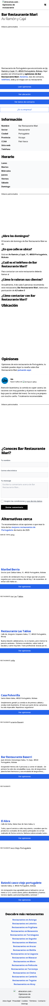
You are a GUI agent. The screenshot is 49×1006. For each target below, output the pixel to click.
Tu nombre (5, 460)
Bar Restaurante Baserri (16, 757)
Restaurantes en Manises (24, 942)
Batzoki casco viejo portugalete (21, 883)
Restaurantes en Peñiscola (24, 965)
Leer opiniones (24, 86)
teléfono (5, 79)
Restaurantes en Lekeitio (24, 923)
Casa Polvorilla (10, 695)
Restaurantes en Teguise (24, 980)
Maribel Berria (10, 569)
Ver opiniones (24, 586)
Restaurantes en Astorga (24, 919)
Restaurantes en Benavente (24, 931)
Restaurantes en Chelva (24, 973)
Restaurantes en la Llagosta (24, 954)
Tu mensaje (6, 481)
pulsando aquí (24, 370)
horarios (24, 76)
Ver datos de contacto (25, 102)
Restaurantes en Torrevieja (24, 969)
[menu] (45, 4)
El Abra (5, 821)
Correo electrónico (9, 470)
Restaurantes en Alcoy (24, 984)
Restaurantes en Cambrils (24, 976)
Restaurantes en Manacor (24, 957)
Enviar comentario (14, 507)
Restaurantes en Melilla (24, 950)
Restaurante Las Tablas (16, 631)
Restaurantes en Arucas (24, 946)
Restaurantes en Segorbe (24, 938)
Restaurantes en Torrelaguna (24, 935)
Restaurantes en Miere (24, 961)
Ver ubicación (25, 94)
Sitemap (24, 1004)
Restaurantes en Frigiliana (24, 927)
